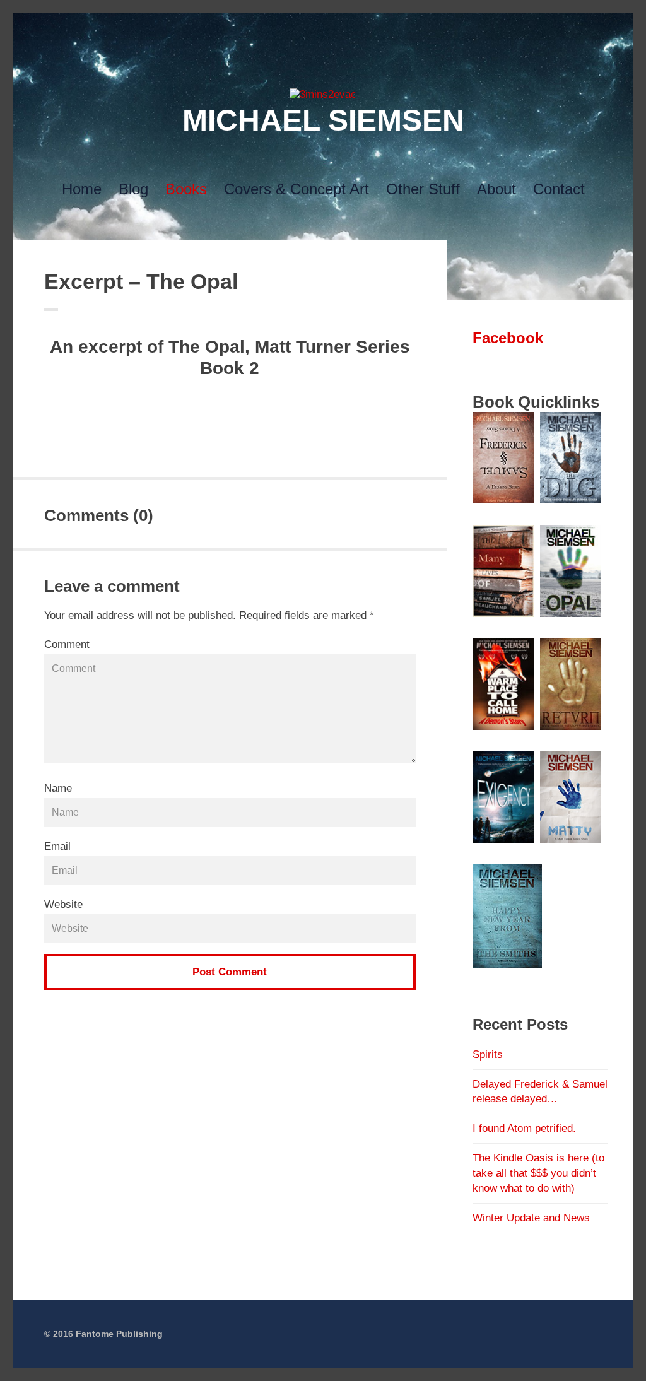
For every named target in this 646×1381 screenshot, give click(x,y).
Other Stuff (423, 188)
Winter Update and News (531, 1218)
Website (63, 904)
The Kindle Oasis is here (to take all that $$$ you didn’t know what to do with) (538, 1173)
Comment (67, 644)
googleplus (303, 26)
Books (186, 188)
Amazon (384, 26)
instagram (343, 26)
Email (57, 846)
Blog (133, 188)
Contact (559, 188)
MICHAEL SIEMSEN (323, 120)
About (496, 188)
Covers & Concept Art (296, 188)
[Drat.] (323, 94)
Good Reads (363, 26)
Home (82, 188)
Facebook (508, 337)
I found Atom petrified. (524, 1128)
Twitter (262, 26)
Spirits (488, 1055)
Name (58, 788)
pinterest (323, 26)
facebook (283, 26)
